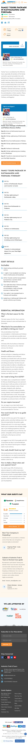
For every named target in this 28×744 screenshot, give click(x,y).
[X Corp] (5, 657)
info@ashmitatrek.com (9, 675)
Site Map (17, 708)
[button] (14, 183)
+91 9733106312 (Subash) (10, 681)
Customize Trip (5, 712)
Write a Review (13, 526)
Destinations (4, 699)
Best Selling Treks (5, 697)
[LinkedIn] (11, 657)
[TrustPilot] (14, 504)
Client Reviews (4, 704)
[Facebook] (2, 657)
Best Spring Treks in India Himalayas (6, 694)
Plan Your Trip (18, 696)
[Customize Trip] (2, 23)
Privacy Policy (9, 741)
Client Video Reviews (6, 707)
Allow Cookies (20, 741)
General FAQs (18, 705)
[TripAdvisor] (9, 500)
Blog (16, 703)
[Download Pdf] (5, 23)
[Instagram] (8, 657)
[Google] (19, 500)
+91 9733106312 (8, 678)
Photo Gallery (18, 693)
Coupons (3, 709)
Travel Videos (18, 698)
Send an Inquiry (14, 46)
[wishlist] (16, 2)
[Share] (9, 22)
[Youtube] (15, 657)
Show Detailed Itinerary (9, 163)
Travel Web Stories (6, 702)
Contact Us (17, 710)
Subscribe (5, 644)
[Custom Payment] (14, 726)
